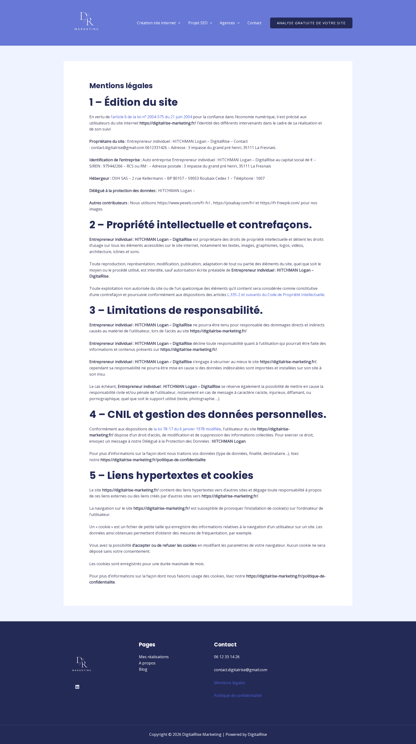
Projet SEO (198, 22)
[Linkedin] (77, 687)
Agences (227, 22)
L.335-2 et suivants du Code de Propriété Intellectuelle (275, 294)
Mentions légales (229, 682)
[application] (178, 22)
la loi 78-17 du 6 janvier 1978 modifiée (187, 429)
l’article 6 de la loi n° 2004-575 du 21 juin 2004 (151, 116)
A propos (147, 663)
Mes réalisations (154, 656)
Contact (254, 22)
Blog (143, 669)
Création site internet (156, 22)
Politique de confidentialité (238, 695)
